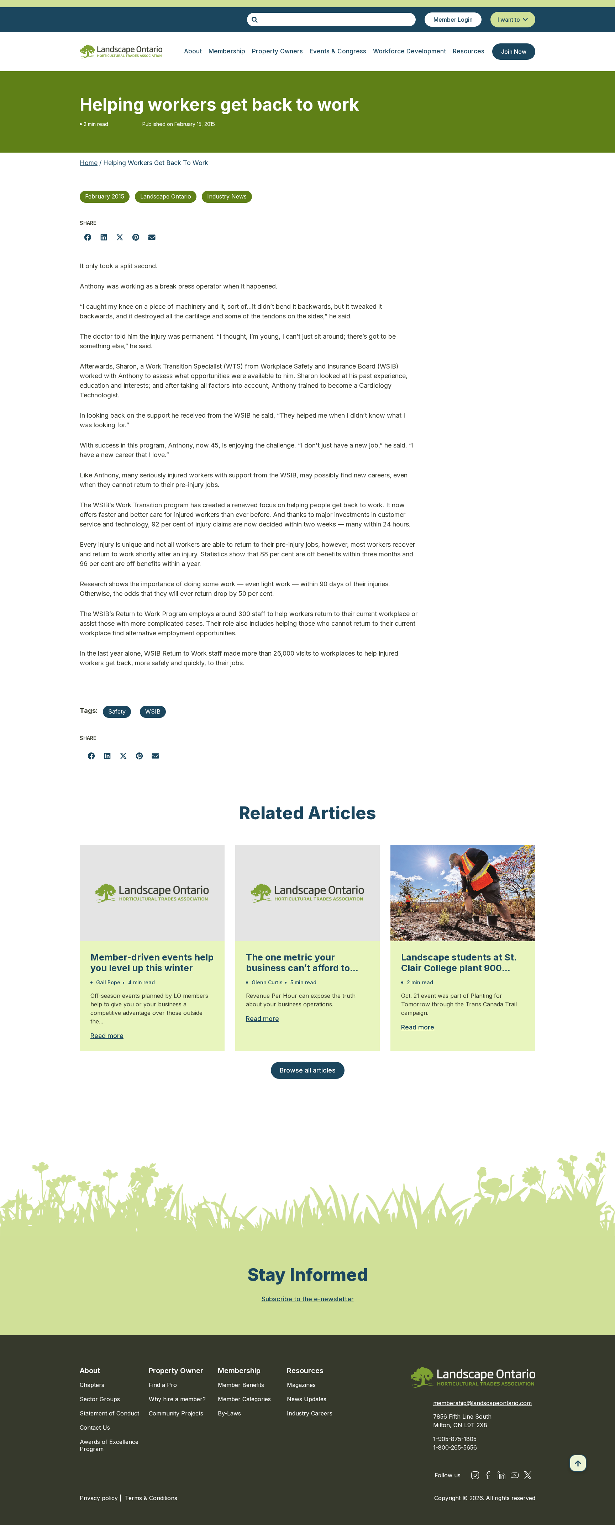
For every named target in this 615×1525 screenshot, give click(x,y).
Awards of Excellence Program (109, 1445)
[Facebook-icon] (488, 1475)
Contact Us (95, 1427)
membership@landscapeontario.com (482, 1403)
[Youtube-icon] (515, 1475)
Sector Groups (100, 1399)
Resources (305, 1370)
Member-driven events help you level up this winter (152, 962)
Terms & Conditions (151, 1498)
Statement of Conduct (109, 1413)
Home (89, 162)
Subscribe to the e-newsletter (308, 1299)
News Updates (306, 1399)
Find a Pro (163, 1384)
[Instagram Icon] (475, 1475)
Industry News (227, 196)
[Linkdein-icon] (501, 1475)
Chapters (92, 1384)
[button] (88, 237)
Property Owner (176, 1370)
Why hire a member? (177, 1399)
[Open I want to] (525, 19)
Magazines (301, 1384)
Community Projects (176, 1413)
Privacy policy (100, 1498)
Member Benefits (241, 1384)
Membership (239, 1370)
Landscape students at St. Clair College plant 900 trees (458, 962)
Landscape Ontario (165, 196)
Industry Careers (309, 1413)
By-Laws (229, 1413)
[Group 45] (528, 1475)
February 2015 (104, 196)
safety (117, 711)
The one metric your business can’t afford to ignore (298, 962)
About (90, 1370)
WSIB (153, 711)
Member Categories (244, 1399)
